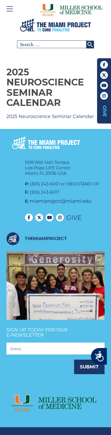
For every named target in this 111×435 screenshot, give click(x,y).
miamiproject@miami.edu (60, 201)
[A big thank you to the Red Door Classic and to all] (55, 300)
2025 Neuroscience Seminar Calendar (50, 116)
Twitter (104, 75)
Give (104, 111)
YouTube (104, 85)
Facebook (104, 65)
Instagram (104, 96)
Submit (89, 367)
